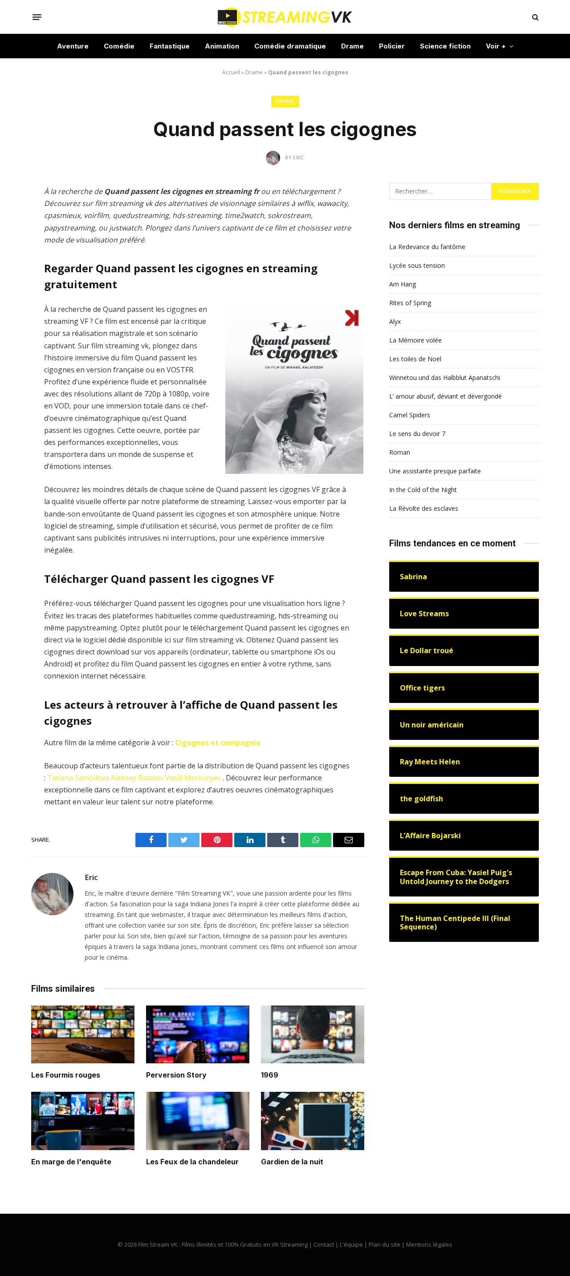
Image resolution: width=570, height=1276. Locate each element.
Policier (392, 46)
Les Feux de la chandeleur (192, 1161)
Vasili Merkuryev (193, 778)
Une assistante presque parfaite (435, 471)
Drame (352, 46)
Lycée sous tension (417, 265)
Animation (222, 46)
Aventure (73, 46)
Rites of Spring (410, 303)
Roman (399, 452)
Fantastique (170, 46)
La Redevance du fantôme (427, 246)
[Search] (534, 17)
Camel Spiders (409, 415)
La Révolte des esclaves (423, 508)
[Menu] (37, 16)
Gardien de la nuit (292, 1161)
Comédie (119, 46)
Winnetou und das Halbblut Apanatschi (444, 377)
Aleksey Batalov (137, 778)
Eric (91, 877)
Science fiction (445, 46)
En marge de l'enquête (71, 1161)
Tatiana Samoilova (78, 778)
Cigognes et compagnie (218, 742)
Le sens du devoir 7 (417, 433)
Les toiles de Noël (415, 359)
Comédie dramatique (290, 46)
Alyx (395, 321)
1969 (269, 1074)
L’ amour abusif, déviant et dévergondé (445, 396)
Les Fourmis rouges (65, 1074)
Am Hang (402, 284)
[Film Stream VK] (285, 16)
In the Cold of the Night (423, 489)
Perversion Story (176, 1074)
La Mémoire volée (415, 340)
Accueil (231, 72)
